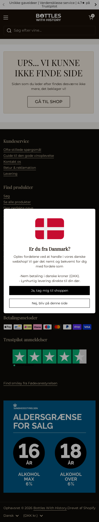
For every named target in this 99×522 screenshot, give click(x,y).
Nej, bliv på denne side (49, 303)
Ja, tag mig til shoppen (49, 290)
